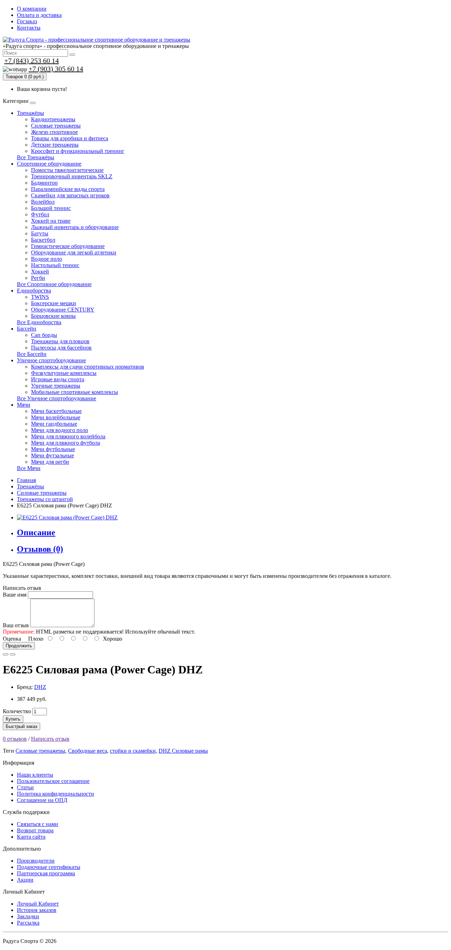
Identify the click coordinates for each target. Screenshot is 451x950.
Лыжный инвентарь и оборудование (75, 227)
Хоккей (40, 271)
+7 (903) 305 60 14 (56, 69)
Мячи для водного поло (59, 430)
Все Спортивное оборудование (54, 284)
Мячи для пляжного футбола (65, 443)
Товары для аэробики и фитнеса (69, 138)
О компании (32, 9)
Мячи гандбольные (54, 424)
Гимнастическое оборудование (68, 246)
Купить (13, 719)
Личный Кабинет (38, 904)
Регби (38, 278)
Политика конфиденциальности (55, 794)
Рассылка (28, 923)
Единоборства (34, 291)
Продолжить (19, 645)
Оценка (12, 639)
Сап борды (44, 335)
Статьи (25, 787)
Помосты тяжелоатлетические (67, 170)
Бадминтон (44, 183)
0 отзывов (15, 739)
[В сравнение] (13, 654)
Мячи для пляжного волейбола (68, 436)
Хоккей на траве (50, 221)
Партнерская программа (46, 873)
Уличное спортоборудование (51, 360)
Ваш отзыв (16, 625)
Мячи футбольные (53, 449)
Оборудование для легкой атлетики (73, 252)
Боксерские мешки (53, 303)
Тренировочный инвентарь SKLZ (71, 176)
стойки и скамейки (133, 751)
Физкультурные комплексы (64, 373)
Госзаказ (27, 21)
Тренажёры (30, 113)
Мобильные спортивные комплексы (74, 392)
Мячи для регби (50, 462)
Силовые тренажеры (56, 126)
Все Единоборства (39, 322)
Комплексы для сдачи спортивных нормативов (87, 367)
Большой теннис (51, 208)
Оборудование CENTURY (62, 310)
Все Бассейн (32, 354)
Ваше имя (14, 595)
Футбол (40, 214)
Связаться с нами (37, 824)
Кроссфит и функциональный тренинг (77, 151)
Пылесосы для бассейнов (61, 348)
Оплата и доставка (39, 15)
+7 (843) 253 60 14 (31, 60)
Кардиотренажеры (53, 119)
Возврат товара (35, 830)
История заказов (36, 910)
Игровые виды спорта (57, 379)
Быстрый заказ (21, 726)
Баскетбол (43, 240)
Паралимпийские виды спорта (68, 189)
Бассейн (26, 329)
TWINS (40, 297)
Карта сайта (31, 837)
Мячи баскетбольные (56, 411)
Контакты (29, 28)
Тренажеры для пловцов (60, 341)
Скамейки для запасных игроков (70, 195)
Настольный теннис (55, 265)
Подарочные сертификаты (48, 867)
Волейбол (43, 202)
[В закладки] (5, 654)
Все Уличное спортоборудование (56, 398)
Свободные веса (87, 751)
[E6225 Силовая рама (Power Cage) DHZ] (67, 517)
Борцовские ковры (53, 316)
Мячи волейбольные (55, 417)
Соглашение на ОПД (42, 800)
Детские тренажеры (55, 145)
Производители (36, 861)
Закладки (28, 916)
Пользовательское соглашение (53, 781)
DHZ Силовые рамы (183, 751)
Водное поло (46, 259)
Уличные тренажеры (55, 386)
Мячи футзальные (52, 455)
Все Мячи (29, 468)
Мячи (23, 405)
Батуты (39, 233)
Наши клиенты (35, 775)
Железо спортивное (54, 132)
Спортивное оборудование (49, 164)
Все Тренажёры (35, 157)
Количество (17, 711)
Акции (25, 880)
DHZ (40, 687)
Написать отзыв (50, 739)
